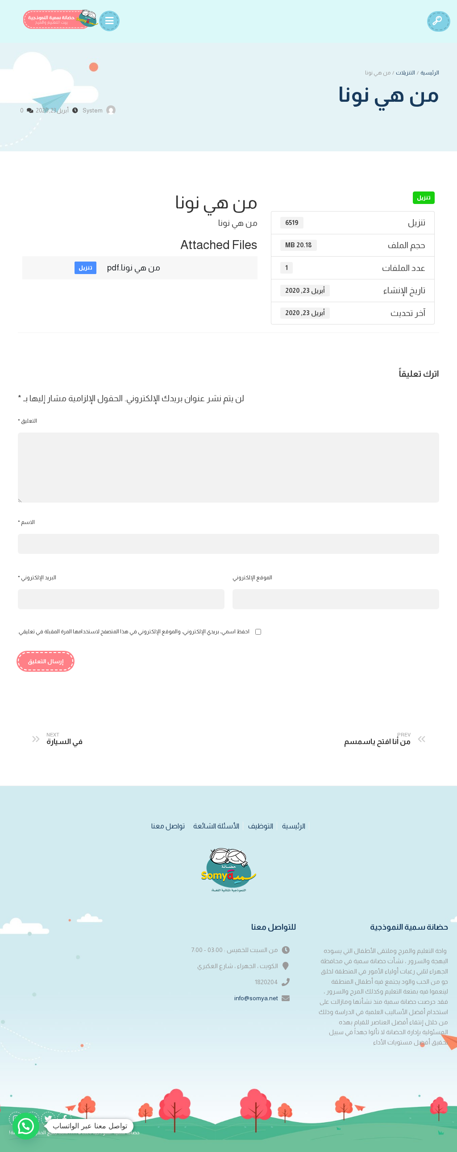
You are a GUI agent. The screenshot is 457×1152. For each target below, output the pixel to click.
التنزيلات (405, 73)
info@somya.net (256, 998)
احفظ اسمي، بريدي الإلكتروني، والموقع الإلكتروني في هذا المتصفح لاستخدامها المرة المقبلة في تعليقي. (133, 631)
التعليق (27, 421)
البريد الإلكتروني (37, 577)
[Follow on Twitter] (48, 1119)
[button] (25, 1126)
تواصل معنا (168, 826)
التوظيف (260, 826)
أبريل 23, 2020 (52, 110)
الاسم (26, 522)
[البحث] (437, 21)
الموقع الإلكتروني (252, 577)
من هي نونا (388, 94)
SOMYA (66, 1132)
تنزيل (424, 198)
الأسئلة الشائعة (216, 826)
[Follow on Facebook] (64, 1119)
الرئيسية (429, 73)
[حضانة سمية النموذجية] (60, 19)
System (93, 110)
